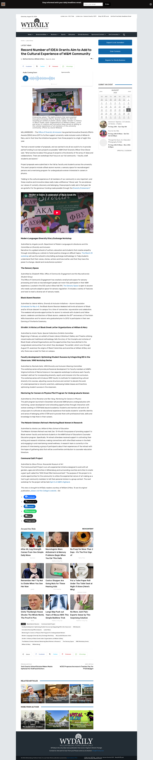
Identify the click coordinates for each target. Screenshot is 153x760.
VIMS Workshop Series (82, 641)
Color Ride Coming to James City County (81, 726)
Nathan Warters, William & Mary (33, 59)
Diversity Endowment (81, 188)
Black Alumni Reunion (33, 624)
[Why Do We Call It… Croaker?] (33, 719)
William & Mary (26, 644)
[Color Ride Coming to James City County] (81, 719)
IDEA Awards (76, 627)
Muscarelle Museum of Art (63, 635)
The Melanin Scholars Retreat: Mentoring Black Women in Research (41, 641)
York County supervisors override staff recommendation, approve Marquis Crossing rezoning (81, 698)
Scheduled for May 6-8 (30, 306)
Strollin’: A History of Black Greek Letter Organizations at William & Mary (42, 638)
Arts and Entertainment (57, 720)
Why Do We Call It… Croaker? (33, 727)
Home (23, 40)
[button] (123, 34)
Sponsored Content (81, 722)
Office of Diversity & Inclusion (50, 132)
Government (81, 693)
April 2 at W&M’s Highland (60, 482)
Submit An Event (105, 85)
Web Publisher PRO (72, 758)
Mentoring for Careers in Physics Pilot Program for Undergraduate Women (43, 632)
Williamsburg (36, 644)
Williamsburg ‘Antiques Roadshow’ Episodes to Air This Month (57, 725)
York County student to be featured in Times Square (33, 700)
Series (32, 724)
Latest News (29, 40)
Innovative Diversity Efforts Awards (32, 630)
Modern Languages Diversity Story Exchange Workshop (38, 635)
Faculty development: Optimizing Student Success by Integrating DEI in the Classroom (46, 627)
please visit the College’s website (43, 491)
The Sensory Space (70, 286)
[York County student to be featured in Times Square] (33, 693)
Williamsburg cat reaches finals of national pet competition (57, 699)
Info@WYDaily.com (98, 750)
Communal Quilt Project (48, 624)
